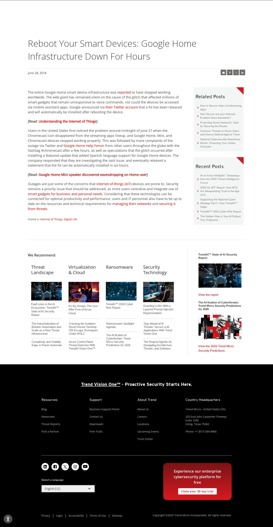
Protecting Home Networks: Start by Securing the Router (218, 124)
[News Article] (223, 72)
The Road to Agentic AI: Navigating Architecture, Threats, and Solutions (158, 345)
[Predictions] (220, 325)
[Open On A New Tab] (236, 72)
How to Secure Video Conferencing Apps (219, 107)
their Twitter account (121, 107)
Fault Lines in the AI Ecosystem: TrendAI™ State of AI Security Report (45, 303)
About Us (143, 409)
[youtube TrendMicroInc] (85, 466)
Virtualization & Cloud (82, 269)
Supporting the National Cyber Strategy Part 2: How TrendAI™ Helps (217, 203)
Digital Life (70, 219)
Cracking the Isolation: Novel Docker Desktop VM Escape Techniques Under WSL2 (83, 328)
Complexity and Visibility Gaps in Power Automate (47, 343)
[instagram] (75, 466)
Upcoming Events (148, 431)
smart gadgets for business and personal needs (65, 194)
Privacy (45, 515)
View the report (208, 293)
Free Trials (96, 431)
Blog (44, 409)
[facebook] (230, 72)
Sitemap (117, 515)
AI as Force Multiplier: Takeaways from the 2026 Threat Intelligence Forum (218, 179)
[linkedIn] (242, 72)
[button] (68, 488)
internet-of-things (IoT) (113, 184)
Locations (143, 424)
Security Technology (155, 269)
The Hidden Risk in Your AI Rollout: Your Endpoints (219, 218)
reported (124, 92)
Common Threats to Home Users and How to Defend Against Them (218, 132)
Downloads (96, 424)
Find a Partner (50, 431)
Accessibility (76, 515)
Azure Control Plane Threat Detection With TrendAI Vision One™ (82, 345)
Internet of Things (51, 219)
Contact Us (96, 416)
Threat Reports (50, 424)
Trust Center (145, 439)
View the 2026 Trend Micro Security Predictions (216, 347)
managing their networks (131, 203)
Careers (142, 416)
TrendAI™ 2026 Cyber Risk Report (220, 211)
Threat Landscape (42, 269)
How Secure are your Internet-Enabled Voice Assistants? (216, 115)
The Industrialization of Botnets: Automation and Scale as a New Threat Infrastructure (46, 328)
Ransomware (119, 267)
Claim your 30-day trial (195, 490)
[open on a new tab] (65, 466)
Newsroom (48, 416)
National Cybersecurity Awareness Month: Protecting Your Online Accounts (218, 143)
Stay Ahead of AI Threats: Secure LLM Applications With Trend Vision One (158, 328)
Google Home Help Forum (84, 145)
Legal (59, 515)
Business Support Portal (104, 409)
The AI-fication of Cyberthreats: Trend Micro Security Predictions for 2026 (118, 340)
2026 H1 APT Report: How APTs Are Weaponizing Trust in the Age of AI (218, 191)
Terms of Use (98, 515)
